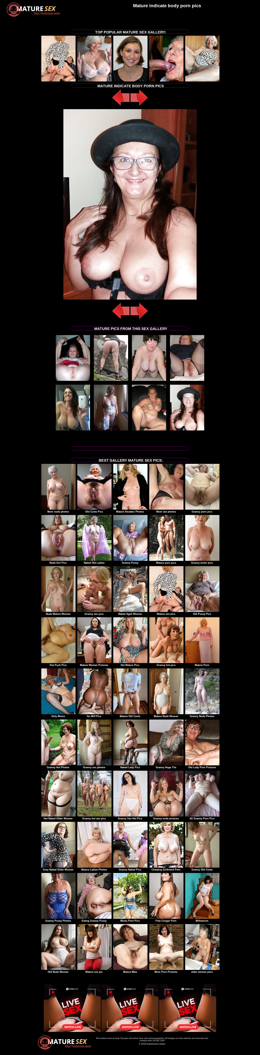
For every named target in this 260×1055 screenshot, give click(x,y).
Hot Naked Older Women (58, 818)
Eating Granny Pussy (94, 920)
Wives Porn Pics (130, 920)
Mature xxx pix (94, 971)
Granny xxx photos (94, 767)
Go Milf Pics (94, 716)
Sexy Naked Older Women (58, 869)
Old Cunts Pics (94, 511)
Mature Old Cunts (130, 716)
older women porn (202, 971)
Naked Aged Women (130, 614)
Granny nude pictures (166, 818)
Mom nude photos (58, 511)
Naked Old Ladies (94, 562)
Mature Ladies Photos (94, 869)
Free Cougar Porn (166, 920)
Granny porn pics (202, 511)
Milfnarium (202, 920)
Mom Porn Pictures (166, 971)
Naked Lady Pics (130, 767)
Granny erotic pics (202, 562)
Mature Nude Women (166, 716)
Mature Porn (202, 665)
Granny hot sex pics (94, 818)
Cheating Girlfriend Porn (166, 869)
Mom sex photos (166, 511)
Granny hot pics (166, 665)
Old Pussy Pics (202, 614)
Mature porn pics (166, 562)
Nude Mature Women (58, 614)
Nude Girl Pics (58, 562)
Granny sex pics (94, 614)
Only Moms (58, 716)
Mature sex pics (166, 614)
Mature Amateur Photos (130, 511)
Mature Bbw (130, 971)
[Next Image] (139, 106)
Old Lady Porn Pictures (202, 767)
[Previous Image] (121, 106)
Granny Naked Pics (130, 869)
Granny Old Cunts (202, 869)
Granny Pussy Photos (58, 920)
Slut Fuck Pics (58, 665)
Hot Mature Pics (130, 665)
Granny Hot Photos (58, 767)
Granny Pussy (130, 562)
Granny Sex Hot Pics (130, 818)
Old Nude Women (58, 971)
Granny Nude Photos (202, 716)
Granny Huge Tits (166, 767)
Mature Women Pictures (94, 665)
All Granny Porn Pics (202, 818)
